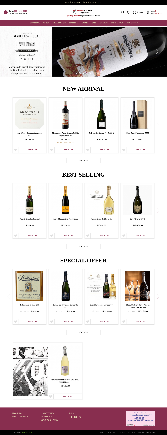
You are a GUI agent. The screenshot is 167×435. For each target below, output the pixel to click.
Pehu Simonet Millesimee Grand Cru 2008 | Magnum (65, 381)
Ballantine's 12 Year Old (29, 305)
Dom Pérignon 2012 (137, 219)
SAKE (94, 23)
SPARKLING (73, 23)
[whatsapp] (79, 417)
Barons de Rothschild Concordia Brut (65, 306)
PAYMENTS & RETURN (49, 420)
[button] (77, 73)
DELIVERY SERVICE (119, 432)
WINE (45, 23)
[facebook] (71, 417)
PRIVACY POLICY (47, 413)
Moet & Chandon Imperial (29, 219)
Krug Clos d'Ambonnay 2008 (137, 133)
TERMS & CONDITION (146, 432)
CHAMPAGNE (58, 23)
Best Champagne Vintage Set (101, 305)
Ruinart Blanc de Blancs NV (101, 219)
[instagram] (75, 417)
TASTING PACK (117, 23)
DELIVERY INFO (47, 417)
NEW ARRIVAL (34, 23)
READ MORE (83, 160)
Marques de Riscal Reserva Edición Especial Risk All (65, 134)
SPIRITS (103, 23)
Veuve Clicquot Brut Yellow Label (65, 219)
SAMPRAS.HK (27, 432)
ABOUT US (16, 413)
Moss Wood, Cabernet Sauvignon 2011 (29, 134)
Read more (83, 332)
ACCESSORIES (132, 23)
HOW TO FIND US (19, 417)
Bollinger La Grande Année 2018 (101, 133)
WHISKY (85, 23)
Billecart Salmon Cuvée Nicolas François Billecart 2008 (138, 306)
